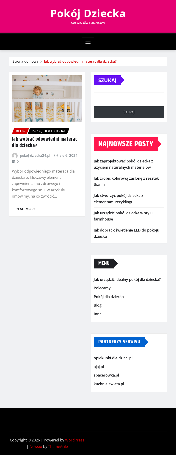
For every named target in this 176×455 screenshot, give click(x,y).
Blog (98, 305)
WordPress (74, 440)
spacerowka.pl (106, 375)
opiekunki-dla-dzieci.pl (113, 358)
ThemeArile (58, 446)
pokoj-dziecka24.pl (35, 155)
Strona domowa (25, 61)
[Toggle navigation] (88, 41)
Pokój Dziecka (88, 13)
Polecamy (102, 287)
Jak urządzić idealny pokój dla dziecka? (127, 279)
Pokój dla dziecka (109, 296)
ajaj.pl (99, 366)
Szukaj (107, 80)
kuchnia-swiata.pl (109, 383)
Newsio (36, 446)
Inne (98, 313)
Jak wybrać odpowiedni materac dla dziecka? (80, 61)
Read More (26, 209)
